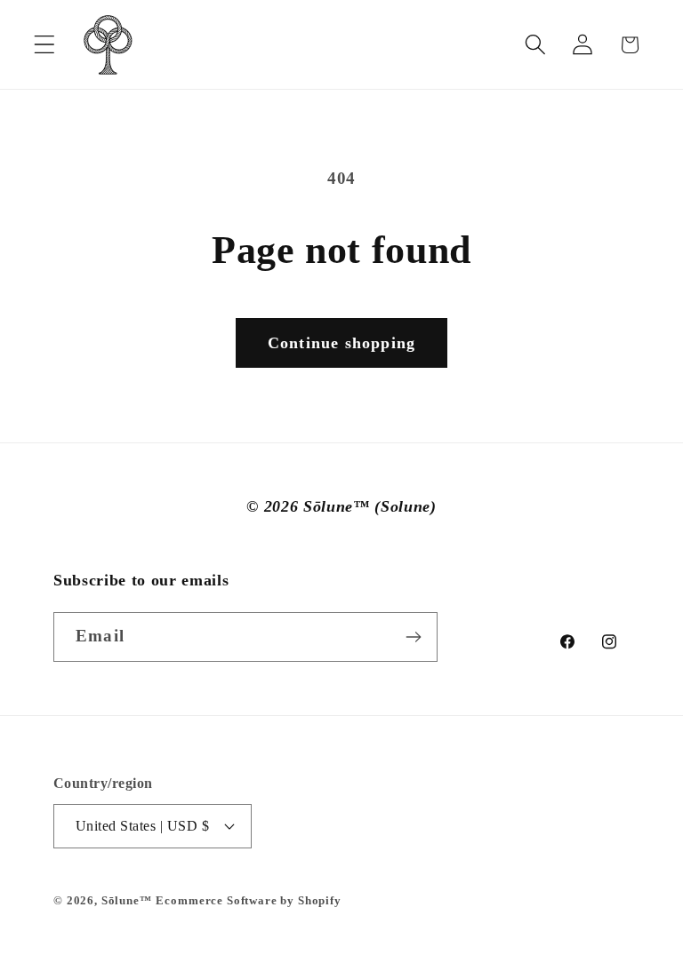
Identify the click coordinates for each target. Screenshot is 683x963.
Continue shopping (341, 343)
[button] (44, 44)
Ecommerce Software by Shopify (248, 900)
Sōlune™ (126, 900)
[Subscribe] (413, 637)
